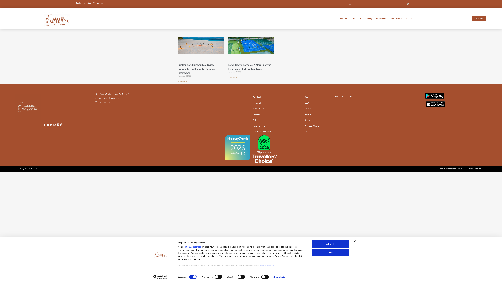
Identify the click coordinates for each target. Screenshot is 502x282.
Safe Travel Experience (262, 131)
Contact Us (411, 18)
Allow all (330, 244)
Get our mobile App (343, 96)
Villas (353, 18)
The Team (256, 114)
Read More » (182, 81)
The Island (342, 18)
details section (267, 266)
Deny (330, 252)
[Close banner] (355, 241)
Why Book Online (312, 126)
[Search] (408, 4)
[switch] (218, 277)
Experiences (381, 18)
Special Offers (396, 18)
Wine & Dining (366, 18)
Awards (308, 114)
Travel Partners (259, 126)
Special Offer (258, 103)
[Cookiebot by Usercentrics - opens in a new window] (160, 277)
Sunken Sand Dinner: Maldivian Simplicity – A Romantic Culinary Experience (196, 68)
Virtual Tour (98, 3)
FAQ (306, 131)
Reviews (308, 120)
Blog (306, 97)
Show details (279, 277)
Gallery (79, 3)
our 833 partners (193, 247)
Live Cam (88, 3)
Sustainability (258, 108)
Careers (308, 108)
